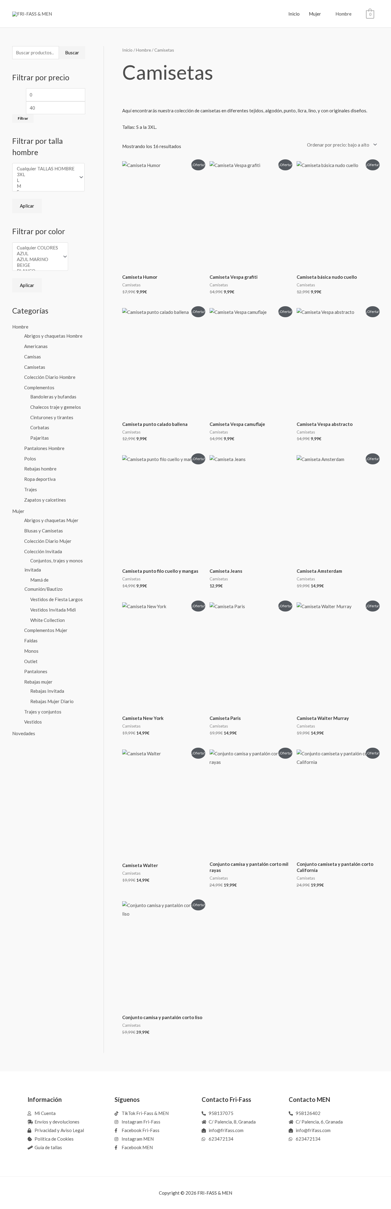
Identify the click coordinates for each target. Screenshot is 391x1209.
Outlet (31, 661)
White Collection (47, 620)
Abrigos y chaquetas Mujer (51, 520)
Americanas (36, 346)
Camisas (32, 356)
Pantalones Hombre (44, 448)
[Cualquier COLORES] (37, 248)
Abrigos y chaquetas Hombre (53, 336)
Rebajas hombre (40, 468)
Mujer (315, 13)
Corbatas (39, 427)
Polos (30, 458)
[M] (45, 186)
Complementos (39, 387)
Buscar (72, 52)
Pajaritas (39, 438)
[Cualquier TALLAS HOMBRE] (45, 169)
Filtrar (23, 118)
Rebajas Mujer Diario (52, 701)
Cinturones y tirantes (51, 417)
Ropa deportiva (40, 479)
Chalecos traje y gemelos (55, 407)
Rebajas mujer (38, 681)
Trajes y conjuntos (42, 711)
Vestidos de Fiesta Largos (56, 599)
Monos (31, 651)
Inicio (294, 13)
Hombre (343, 13)
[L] (45, 180)
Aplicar (27, 206)
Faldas (31, 640)
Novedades (23, 733)
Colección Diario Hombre (49, 377)
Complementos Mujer (46, 630)
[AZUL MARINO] (37, 259)
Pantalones (35, 671)
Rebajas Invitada (47, 691)
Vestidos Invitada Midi (53, 609)
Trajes (30, 489)
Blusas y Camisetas (43, 530)
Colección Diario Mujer (47, 541)
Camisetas (34, 367)
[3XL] (45, 174)
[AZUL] (37, 253)
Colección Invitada (43, 551)
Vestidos (33, 721)
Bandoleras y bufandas (53, 396)
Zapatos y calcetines (45, 500)
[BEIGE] (37, 265)
